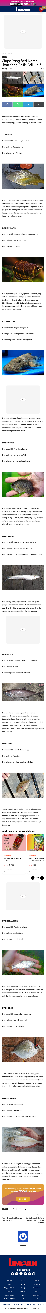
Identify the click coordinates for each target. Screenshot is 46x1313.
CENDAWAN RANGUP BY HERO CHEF (13, 859)
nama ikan (12, 1209)
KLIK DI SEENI (23, 1199)
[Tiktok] (25, 1273)
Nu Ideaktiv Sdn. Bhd (21, 1308)
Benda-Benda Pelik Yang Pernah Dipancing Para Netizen (35, 1220)
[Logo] (23, 1262)
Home (4, 53)
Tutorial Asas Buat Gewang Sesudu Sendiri (12, 1219)
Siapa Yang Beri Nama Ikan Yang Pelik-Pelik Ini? (21, 62)
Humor (10, 53)
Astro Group (38, 1308)
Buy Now (9, 870)
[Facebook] (12, 1273)
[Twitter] (21, 1273)
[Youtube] (29, 1273)
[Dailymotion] (33, 1273)
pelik (19, 1209)
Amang (4, 68)
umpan (25, 1209)
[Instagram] (16, 1273)
